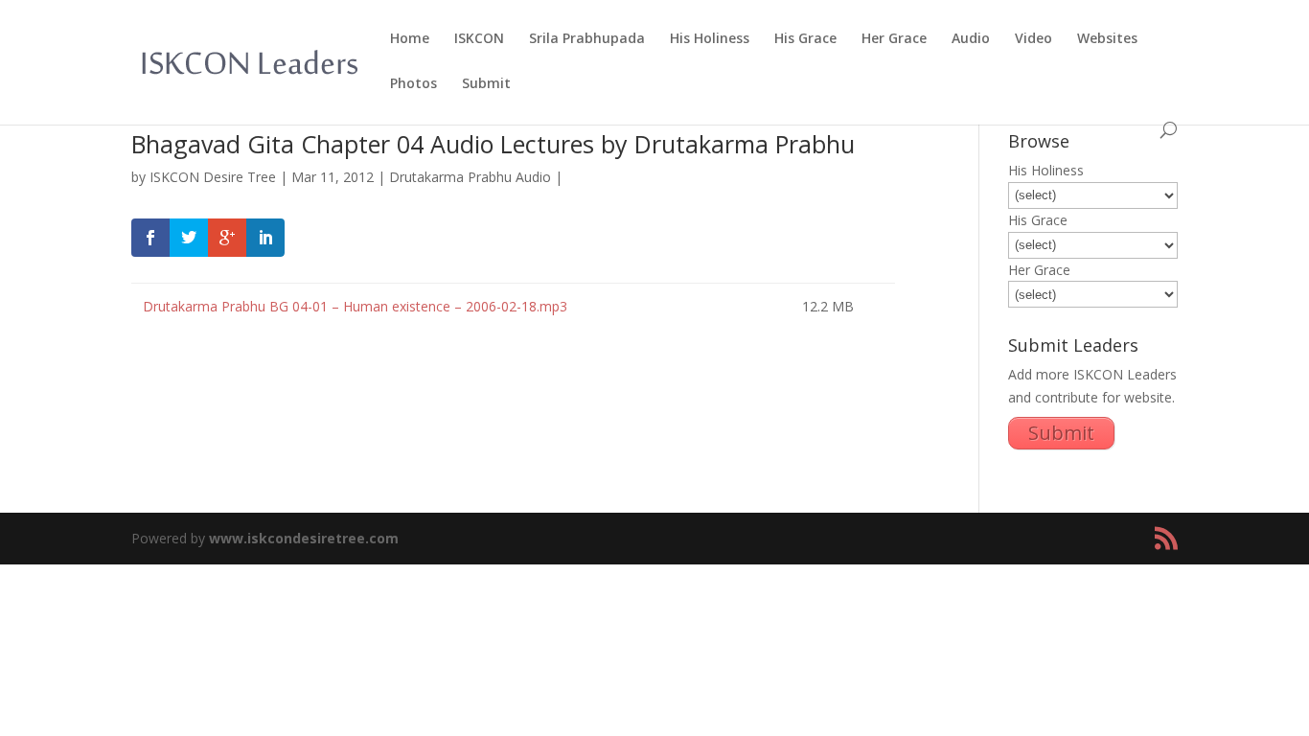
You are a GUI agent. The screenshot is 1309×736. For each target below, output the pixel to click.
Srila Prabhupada (587, 39)
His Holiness (709, 39)
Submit (486, 84)
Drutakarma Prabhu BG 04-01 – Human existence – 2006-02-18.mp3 (353, 306)
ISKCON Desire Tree (212, 177)
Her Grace (894, 39)
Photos (413, 84)
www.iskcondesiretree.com (304, 538)
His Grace (805, 39)
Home (409, 39)
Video (1033, 39)
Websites (1107, 39)
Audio (971, 39)
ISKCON (479, 39)
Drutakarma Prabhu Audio (470, 177)
